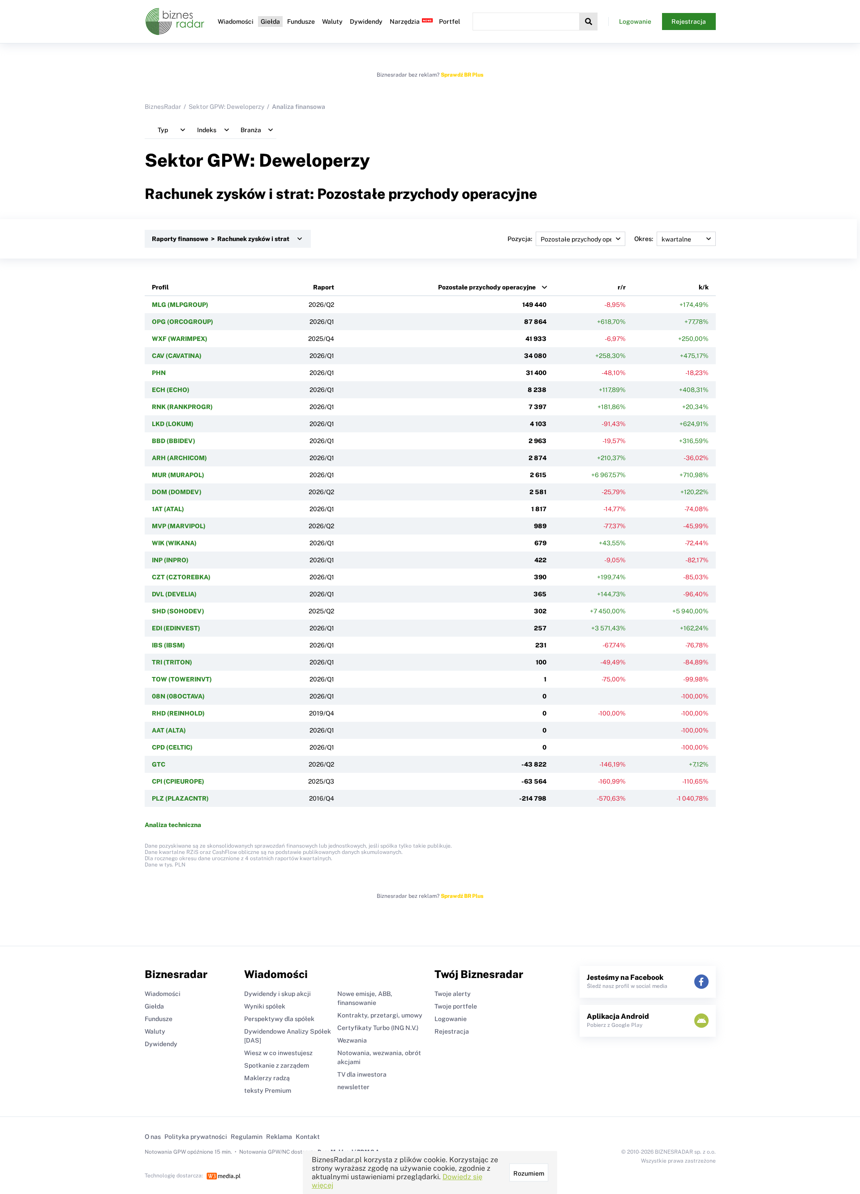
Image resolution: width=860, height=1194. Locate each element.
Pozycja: (519, 238)
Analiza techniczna (173, 824)
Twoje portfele (455, 1006)
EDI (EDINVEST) (176, 628)
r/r (622, 287)
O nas (153, 1136)
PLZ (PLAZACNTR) (180, 798)
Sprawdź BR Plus (462, 75)
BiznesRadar (163, 106)
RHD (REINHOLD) (178, 713)
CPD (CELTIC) (172, 747)
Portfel (449, 21)
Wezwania (352, 1040)
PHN (159, 372)
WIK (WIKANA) (174, 543)
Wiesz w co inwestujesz (278, 1052)
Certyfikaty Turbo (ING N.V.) (377, 1027)
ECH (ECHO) (170, 389)
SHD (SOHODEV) (178, 611)
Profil (160, 287)
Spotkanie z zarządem (276, 1065)
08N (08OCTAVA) (178, 696)
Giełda (270, 21)
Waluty (332, 21)
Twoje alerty (452, 993)
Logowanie (635, 21)
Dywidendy (366, 21)
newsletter (353, 1087)
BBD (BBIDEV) (173, 440)
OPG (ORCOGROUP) (182, 321)
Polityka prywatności (195, 1136)
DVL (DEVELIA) (174, 594)
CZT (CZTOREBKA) (181, 577)
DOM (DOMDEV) (177, 492)
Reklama (279, 1136)
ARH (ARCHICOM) (179, 457)
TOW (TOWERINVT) (182, 679)
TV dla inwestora (362, 1074)
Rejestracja (688, 21)
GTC (158, 764)
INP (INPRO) (170, 560)
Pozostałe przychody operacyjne (487, 287)
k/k (704, 287)
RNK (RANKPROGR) (182, 406)
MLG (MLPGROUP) (180, 304)
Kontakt (308, 1136)
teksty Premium (267, 1090)
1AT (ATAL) (168, 509)
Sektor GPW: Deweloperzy (226, 106)
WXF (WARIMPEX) (179, 338)
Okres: (643, 238)
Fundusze (301, 21)
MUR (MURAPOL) (178, 474)
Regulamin (246, 1136)
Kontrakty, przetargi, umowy (379, 1015)
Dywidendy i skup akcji (277, 993)
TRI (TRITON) (172, 662)
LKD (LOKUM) (173, 423)
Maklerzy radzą (267, 1078)
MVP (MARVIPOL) (179, 526)
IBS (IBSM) (168, 645)
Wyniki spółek (264, 1006)
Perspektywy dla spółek (279, 1018)
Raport (323, 287)
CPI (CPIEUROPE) (178, 781)
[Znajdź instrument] (589, 21)
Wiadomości (236, 21)
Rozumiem (528, 1173)
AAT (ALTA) (169, 730)
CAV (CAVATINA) (177, 355)
